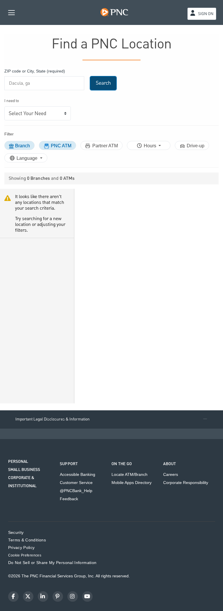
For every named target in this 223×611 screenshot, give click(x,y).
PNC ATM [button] (61, 145)
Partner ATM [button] (105, 145)
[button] (111, 419)
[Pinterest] (58, 596)
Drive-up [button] (195, 145)
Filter (9, 134)
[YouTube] (87, 596)
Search (103, 83)
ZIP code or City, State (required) (34, 71)
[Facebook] (13, 596)
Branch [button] (22, 145)
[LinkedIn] (43, 596)
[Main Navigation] (11, 12)
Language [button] (28, 158)
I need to (11, 101)
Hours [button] (150, 145)
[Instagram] (72, 596)
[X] (28, 596)
